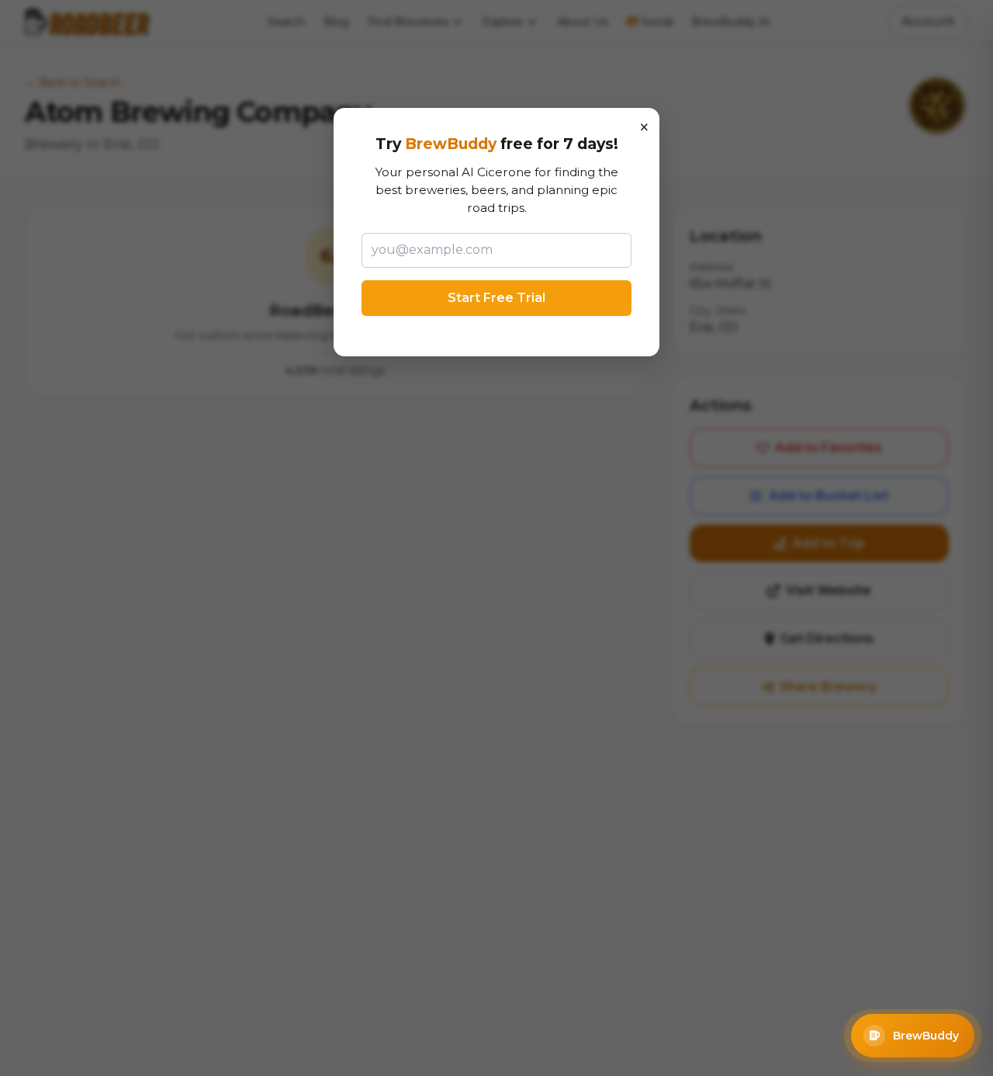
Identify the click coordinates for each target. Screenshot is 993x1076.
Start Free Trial (496, 297)
